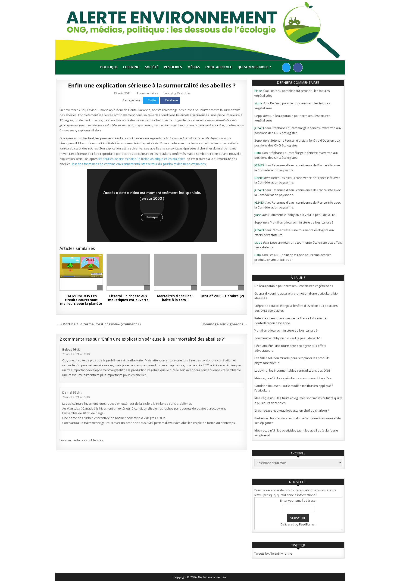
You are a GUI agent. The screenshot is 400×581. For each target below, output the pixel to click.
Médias (194, 67)
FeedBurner (307, 524)
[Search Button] (278, 67)
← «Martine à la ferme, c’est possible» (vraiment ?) (98, 324)
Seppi (258, 116)
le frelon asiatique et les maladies (161, 159)
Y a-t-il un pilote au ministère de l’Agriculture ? (301, 222)
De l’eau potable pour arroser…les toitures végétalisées (293, 286)
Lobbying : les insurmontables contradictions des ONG (292, 370)
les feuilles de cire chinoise (117, 159)
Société (151, 67)
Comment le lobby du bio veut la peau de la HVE (302, 215)
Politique (109, 67)
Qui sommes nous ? (254, 67)
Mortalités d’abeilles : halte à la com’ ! (175, 298)
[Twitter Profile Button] (286, 67)
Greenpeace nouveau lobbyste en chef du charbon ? (291, 410)
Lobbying (131, 67)
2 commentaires (147, 93)
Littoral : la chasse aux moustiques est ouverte (128, 298)
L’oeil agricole (218, 67)
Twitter (152, 100)
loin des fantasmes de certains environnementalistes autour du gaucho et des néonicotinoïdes (139, 164)
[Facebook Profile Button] (298, 67)
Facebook (171, 100)
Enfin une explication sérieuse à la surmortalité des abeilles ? (151, 85)
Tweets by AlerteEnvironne (273, 553)
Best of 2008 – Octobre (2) (222, 296)
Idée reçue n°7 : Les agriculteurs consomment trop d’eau (293, 378)
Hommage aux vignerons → (224, 324)
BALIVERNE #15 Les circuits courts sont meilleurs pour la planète (81, 300)
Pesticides (173, 67)
